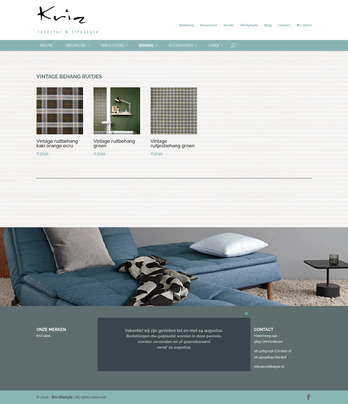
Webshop (186, 25)
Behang (146, 45)
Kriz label (43, 336)
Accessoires (181, 45)
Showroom (208, 25)
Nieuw (46, 45)
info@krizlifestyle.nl (269, 367)
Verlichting (112, 45)
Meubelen (75, 45)
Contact (284, 25)
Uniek (213, 45)
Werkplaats (249, 25)
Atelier (228, 25)
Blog (268, 25)
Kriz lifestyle (62, 397)
